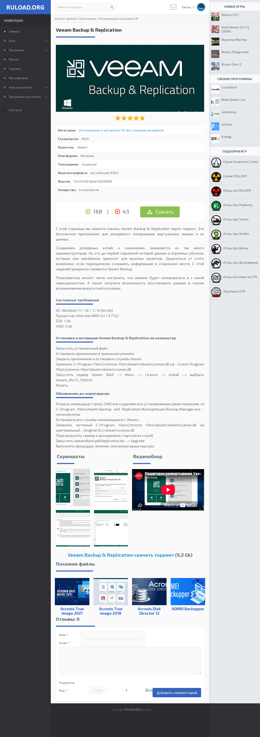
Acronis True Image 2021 (72, 611)
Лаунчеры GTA (234, 291)
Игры (12, 40)
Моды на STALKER (237, 190)
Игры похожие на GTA (240, 277)
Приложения (87, 18)
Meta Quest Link (233, 99)
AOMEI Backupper (188, 608)
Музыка (14, 59)
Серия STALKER (235, 176)
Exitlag (226, 137)
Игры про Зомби (236, 233)
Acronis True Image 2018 (110, 611)
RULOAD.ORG (25, 7)
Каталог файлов (66, 18)
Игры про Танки (235, 219)
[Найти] (112, 7)
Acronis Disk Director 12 (149, 611)
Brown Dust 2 (231, 64)
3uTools (226, 124)
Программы (17, 50)
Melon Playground (234, 52)
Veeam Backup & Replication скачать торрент (121, 555)
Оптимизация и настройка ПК (118, 18)
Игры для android (20, 87)
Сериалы (15, 68)
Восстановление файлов (145, 130)
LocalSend (229, 87)
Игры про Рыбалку (238, 205)
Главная (14, 31)
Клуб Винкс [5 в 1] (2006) (235, 29)
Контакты (15, 110)
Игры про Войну (236, 248)
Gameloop (228, 112)
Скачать (164, 212)
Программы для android (24, 96)
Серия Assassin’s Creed (240, 161)
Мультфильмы (18, 78)
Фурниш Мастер (234, 39)
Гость (187, 7)
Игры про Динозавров (240, 262)
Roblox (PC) (230, 15)
